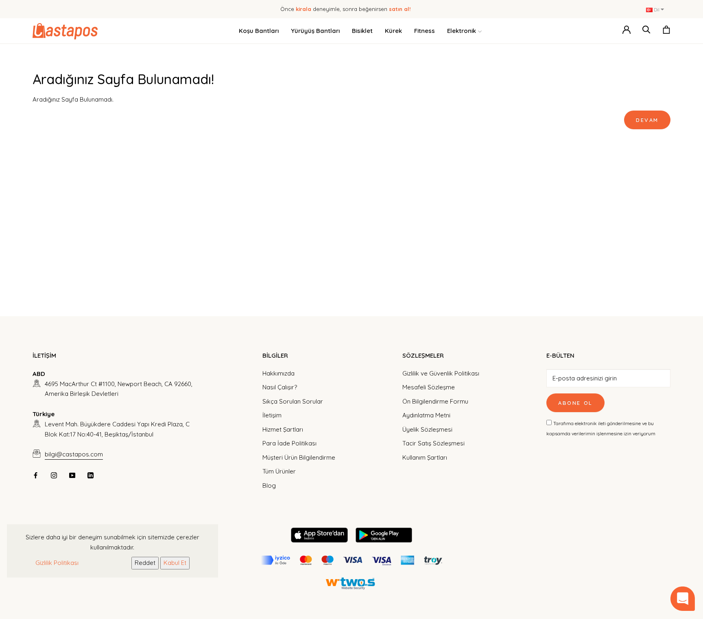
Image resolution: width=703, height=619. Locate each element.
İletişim (272, 415)
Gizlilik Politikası (57, 563)
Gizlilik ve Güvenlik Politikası (440, 373)
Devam (647, 120)
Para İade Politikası (289, 443)
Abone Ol (575, 403)
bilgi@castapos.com (74, 454)
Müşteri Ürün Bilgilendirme (298, 457)
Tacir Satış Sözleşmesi (433, 443)
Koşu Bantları (259, 31)
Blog (269, 485)
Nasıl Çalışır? (279, 387)
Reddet (145, 563)
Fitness (424, 31)
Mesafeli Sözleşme (428, 387)
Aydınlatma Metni (426, 415)
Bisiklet (362, 31)
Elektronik (461, 31)
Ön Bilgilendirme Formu (435, 401)
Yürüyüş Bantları (315, 31)
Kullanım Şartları (424, 457)
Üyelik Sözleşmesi (427, 429)
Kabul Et (175, 563)
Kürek (393, 31)
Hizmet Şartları (282, 429)
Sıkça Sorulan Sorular (292, 401)
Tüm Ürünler (279, 471)
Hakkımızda (278, 373)
